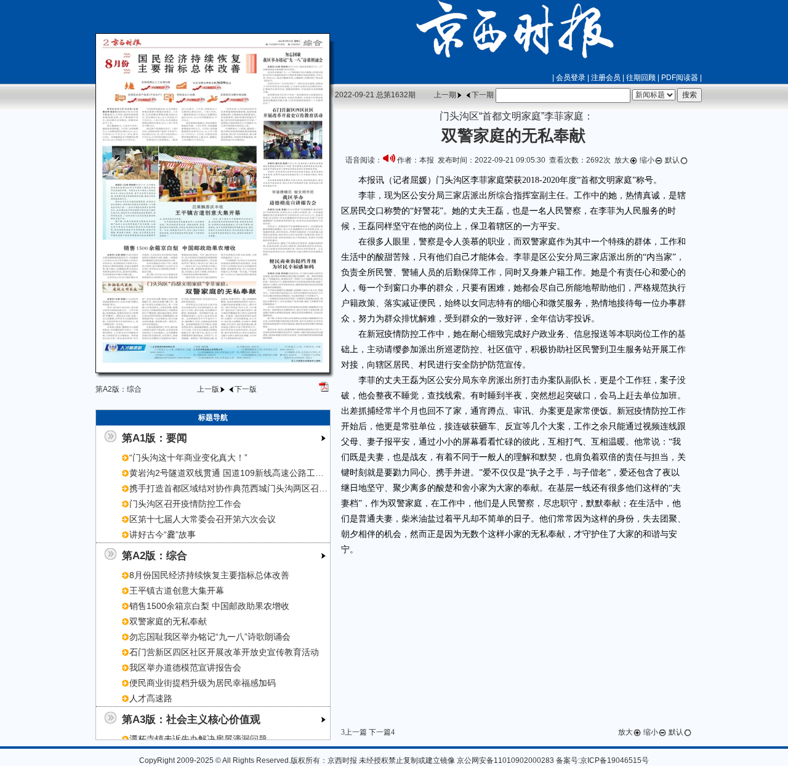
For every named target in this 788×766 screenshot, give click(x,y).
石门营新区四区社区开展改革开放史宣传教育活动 (224, 652)
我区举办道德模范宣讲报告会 (185, 667)
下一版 (246, 389)
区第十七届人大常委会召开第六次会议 (202, 519)
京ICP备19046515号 (614, 760)
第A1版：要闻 (154, 438)
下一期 (483, 95)
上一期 (445, 95)
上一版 (208, 389)
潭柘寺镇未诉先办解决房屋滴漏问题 (198, 739)
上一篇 (356, 732)
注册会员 (606, 77)
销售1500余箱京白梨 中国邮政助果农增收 (209, 606)
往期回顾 (641, 77)
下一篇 (380, 732)
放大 (621, 160)
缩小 (647, 160)
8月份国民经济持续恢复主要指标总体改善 (209, 575)
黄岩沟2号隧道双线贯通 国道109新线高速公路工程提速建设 (243, 473)
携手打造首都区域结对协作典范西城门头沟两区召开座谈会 (241, 488)
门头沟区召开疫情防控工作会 (185, 504)
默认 (672, 160)
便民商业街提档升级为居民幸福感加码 (202, 683)
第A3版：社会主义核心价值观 (191, 719)
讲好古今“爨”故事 (162, 534)
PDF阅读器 (679, 77)
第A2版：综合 (154, 555)
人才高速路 (150, 698)
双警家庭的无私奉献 (168, 621)
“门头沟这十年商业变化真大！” (188, 457)
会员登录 (570, 77)
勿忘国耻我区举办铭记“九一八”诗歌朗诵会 (210, 637)
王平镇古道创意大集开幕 (176, 590)
